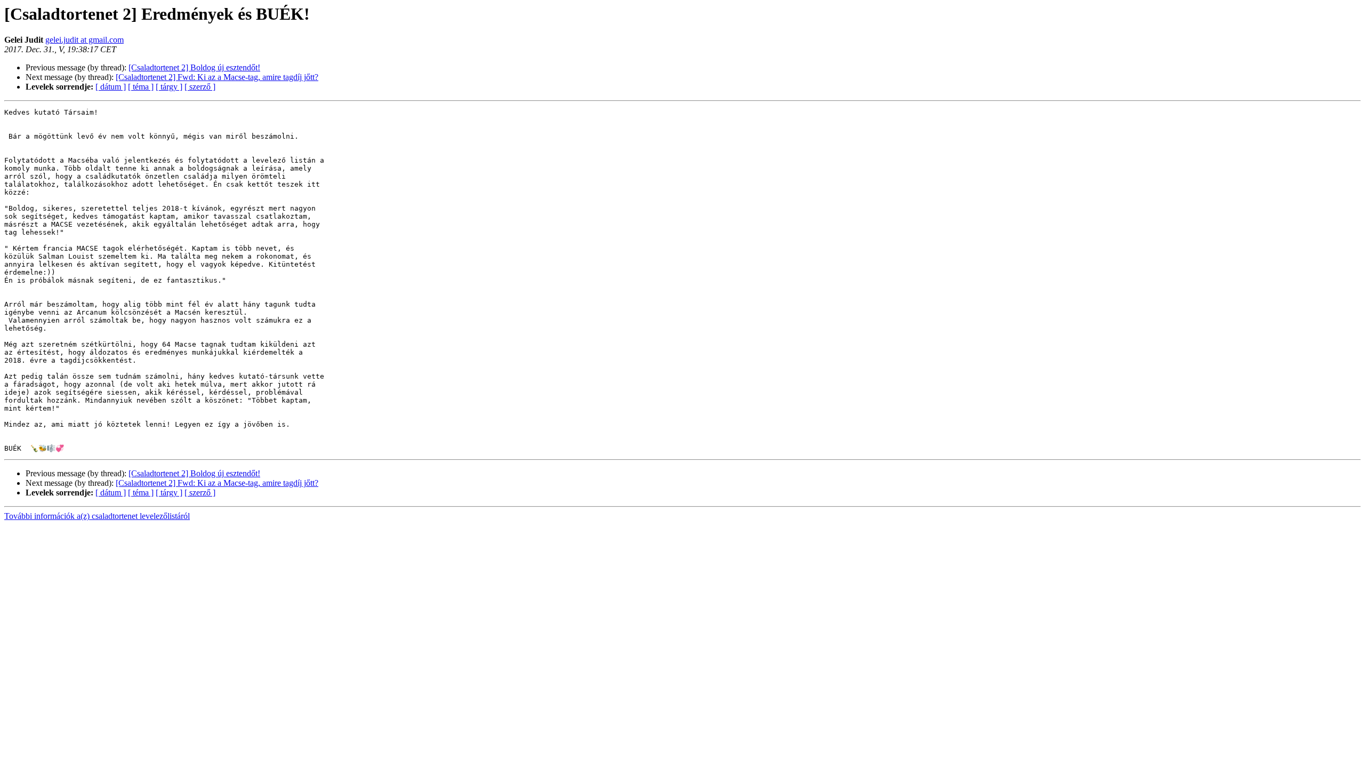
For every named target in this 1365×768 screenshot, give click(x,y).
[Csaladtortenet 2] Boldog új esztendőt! (194, 67)
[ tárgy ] (169, 86)
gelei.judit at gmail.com (84, 39)
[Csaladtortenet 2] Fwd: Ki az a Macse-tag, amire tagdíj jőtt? (217, 77)
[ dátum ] (110, 86)
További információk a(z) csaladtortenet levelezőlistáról (97, 516)
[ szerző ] (199, 86)
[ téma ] (141, 86)
